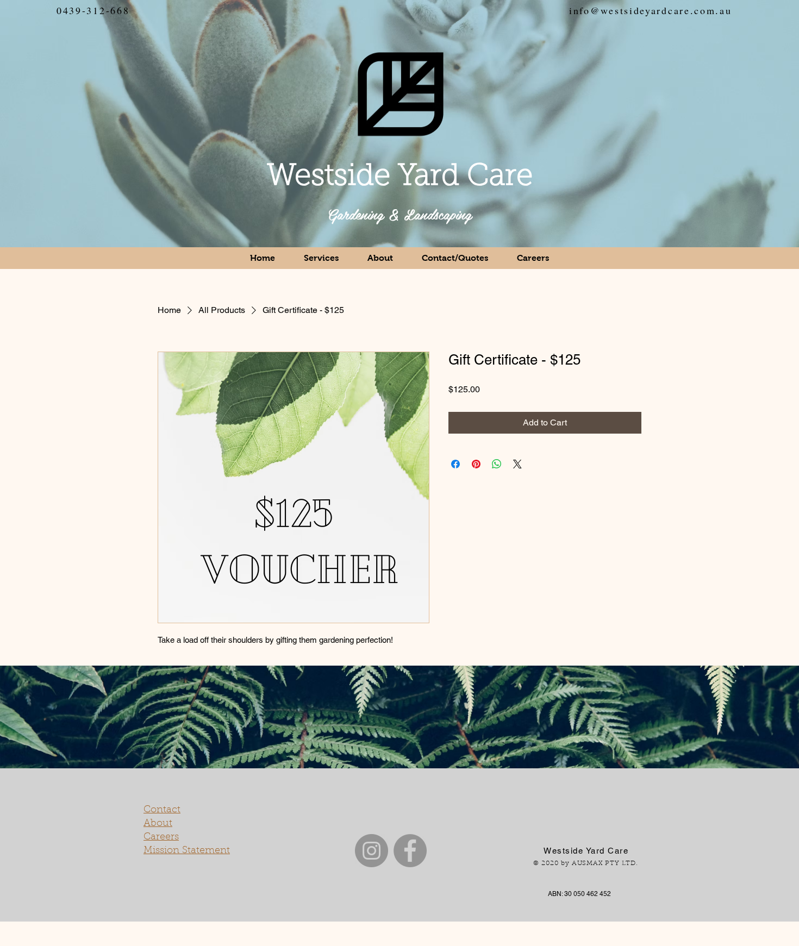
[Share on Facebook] (455, 464)
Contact (161, 810)
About (157, 824)
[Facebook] (410, 850)
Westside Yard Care (400, 177)
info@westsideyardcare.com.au (650, 10)
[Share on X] (517, 464)
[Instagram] (371, 850)
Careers (161, 837)
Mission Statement (186, 851)
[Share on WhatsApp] (496, 464)
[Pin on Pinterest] (476, 464)
